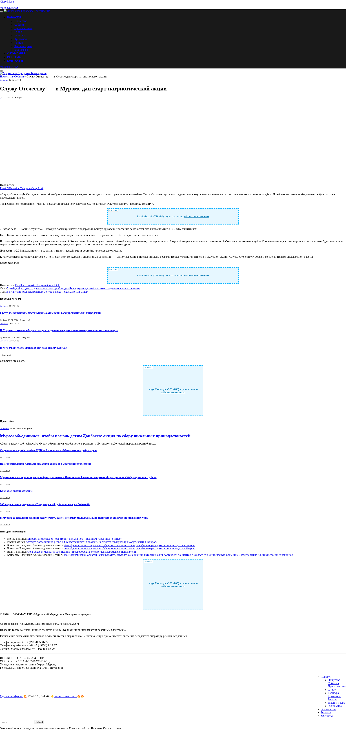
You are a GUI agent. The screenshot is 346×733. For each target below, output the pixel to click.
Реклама (14, 57)
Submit (39, 722)
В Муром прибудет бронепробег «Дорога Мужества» (33, 347)
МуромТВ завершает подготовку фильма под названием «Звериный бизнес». (75, 538)
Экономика (21, 50)
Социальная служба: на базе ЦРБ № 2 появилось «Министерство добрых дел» (48, 450)
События (19, 24)
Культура (20, 35)
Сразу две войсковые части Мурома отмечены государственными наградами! (50, 312)
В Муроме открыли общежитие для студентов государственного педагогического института (59, 330)
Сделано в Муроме (11, 696)
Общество (20, 21)
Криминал (20, 39)
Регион (18, 42)
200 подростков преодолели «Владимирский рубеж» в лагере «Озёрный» (45, 504)
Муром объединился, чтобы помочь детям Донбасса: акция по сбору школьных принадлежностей (95, 436)
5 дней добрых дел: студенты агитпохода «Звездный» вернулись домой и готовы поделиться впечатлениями (73, 288)
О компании (16, 53)
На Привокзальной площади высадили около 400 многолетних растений (45, 463)
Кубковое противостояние (16, 490)
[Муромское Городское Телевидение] (27, 10)
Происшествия (23, 28)
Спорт (18, 32)
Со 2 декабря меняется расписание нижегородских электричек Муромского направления (82, 551)
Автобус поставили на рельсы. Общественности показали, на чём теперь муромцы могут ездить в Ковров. (91, 541)
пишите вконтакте (65, 696)
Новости (14, 17)
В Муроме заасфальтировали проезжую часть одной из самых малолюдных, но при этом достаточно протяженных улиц (74, 517)
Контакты (15, 60)
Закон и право (23, 46)
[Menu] (1, 11)
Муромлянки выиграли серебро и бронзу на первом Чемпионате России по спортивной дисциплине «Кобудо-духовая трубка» (78, 477)
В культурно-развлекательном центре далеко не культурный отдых (47, 291)
